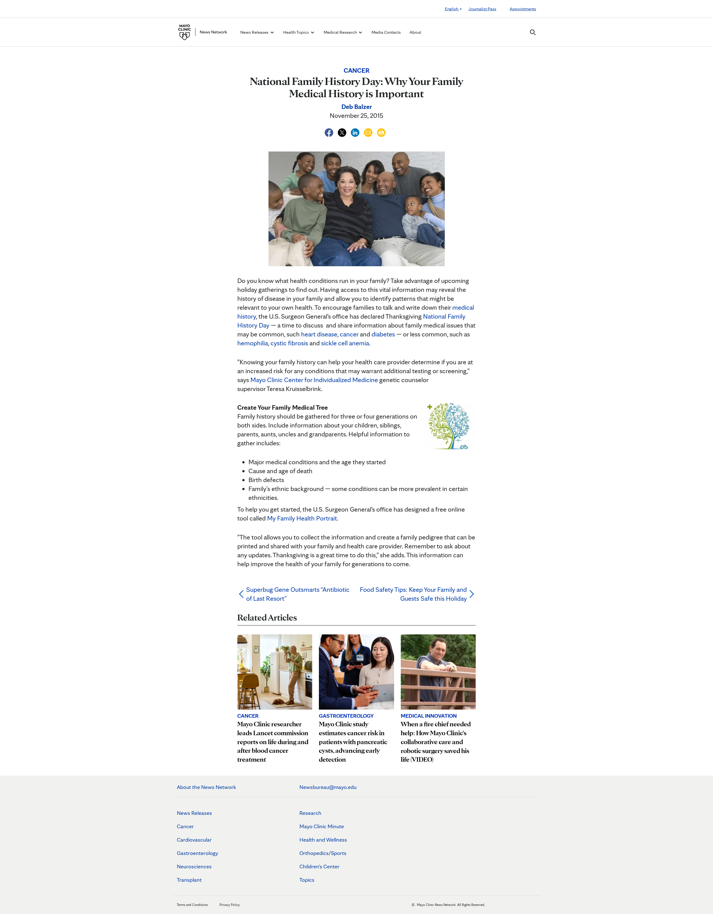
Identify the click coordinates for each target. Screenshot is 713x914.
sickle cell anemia (345, 343)
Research (310, 813)
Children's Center (319, 866)
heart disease (319, 334)
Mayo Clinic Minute (321, 826)
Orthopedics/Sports (322, 853)
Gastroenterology (197, 853)
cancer (349, 334)
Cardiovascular (194, 839)
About (415, 32)
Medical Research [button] (341, 32)
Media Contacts (386, 32)
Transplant (189, 879)
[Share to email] (369, 132)
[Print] (381, 132)
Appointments (523, 8)
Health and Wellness (323, 839)
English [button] (452, 8)
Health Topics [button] (296, 32)
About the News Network (206, 787)
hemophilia (252, 343)
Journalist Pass (482, 8)
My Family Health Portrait (302, 518)
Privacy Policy (229, 905)
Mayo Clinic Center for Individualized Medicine (314, 380)
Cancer (185, 826)
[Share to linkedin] (356, 132)
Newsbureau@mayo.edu (327, 787)
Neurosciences (194, 866)
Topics (306, 879)
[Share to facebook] (329, 132)
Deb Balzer (356, 106)
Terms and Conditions (192, 905)
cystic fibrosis (289, 343)
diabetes (383, 334)
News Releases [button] (254, 32)
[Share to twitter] (343, 132)
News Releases (194, 813)
